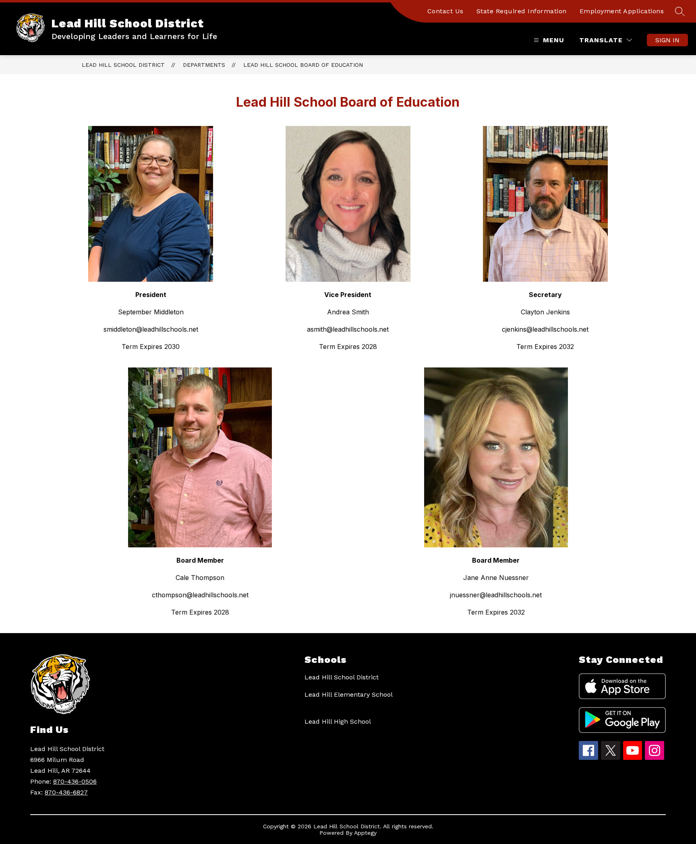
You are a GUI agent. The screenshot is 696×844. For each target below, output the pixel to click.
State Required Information (521, 11)
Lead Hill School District (123, 65)
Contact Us (445, 11)
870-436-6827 (66, 792)
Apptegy (365, 833)
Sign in (667, 40)
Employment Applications (622, 11)
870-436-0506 (75, 781)
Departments (204, 65)
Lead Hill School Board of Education (303, 65)
